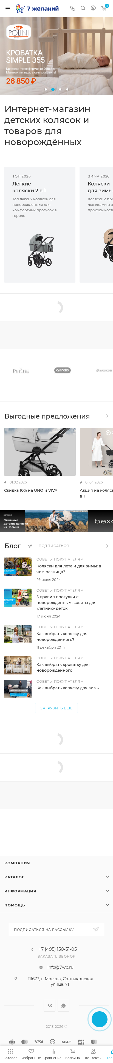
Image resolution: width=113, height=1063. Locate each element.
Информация (20, 891)
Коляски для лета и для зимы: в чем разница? (68, 569)
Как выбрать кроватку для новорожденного (63, 667)
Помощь (14, 905)
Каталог (14, 877)
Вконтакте (49, 1006)
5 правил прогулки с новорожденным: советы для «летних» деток (66, 602)
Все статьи (107, 546)
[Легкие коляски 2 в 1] (39, 250)
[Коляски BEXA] (56, 521)
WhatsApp (63, 1006)
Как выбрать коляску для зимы (68, 687)
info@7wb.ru (60, 967)
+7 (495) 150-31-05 (58, 949)
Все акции (107, 415)
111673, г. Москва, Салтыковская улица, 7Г (60, 981)
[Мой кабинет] (93, 8)
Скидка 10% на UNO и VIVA (30, 490)
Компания (17, 863)
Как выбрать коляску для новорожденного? (61, 636)
